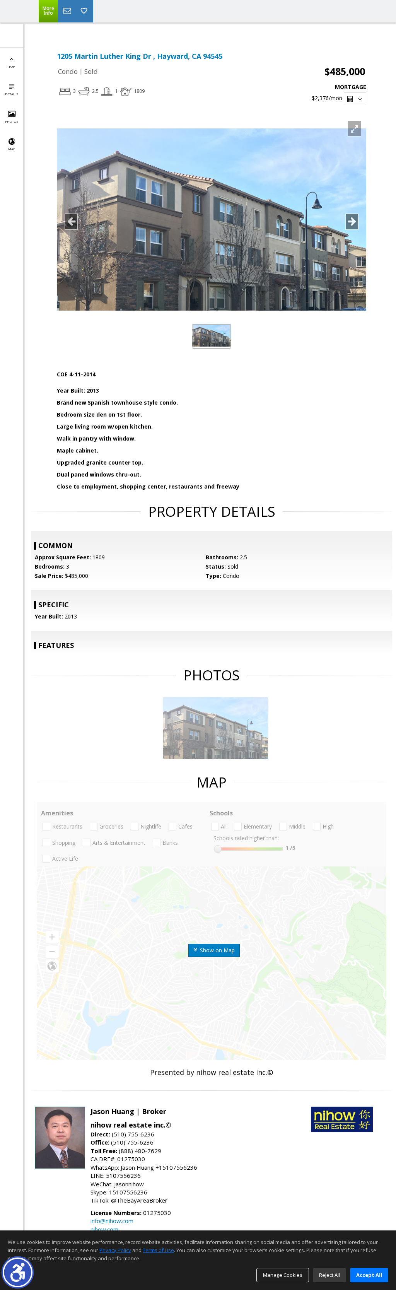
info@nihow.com (111, 1221)
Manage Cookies (282, 1274)
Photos (11, 121)
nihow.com (104, 1229)
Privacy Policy (115, 1250)
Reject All (329, 1274)
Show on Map (216, 950)
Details (11, 94)
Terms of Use (158, 1250)
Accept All (369, 1274)
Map (11, 149)
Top (12, 66)
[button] (17, 1272)
